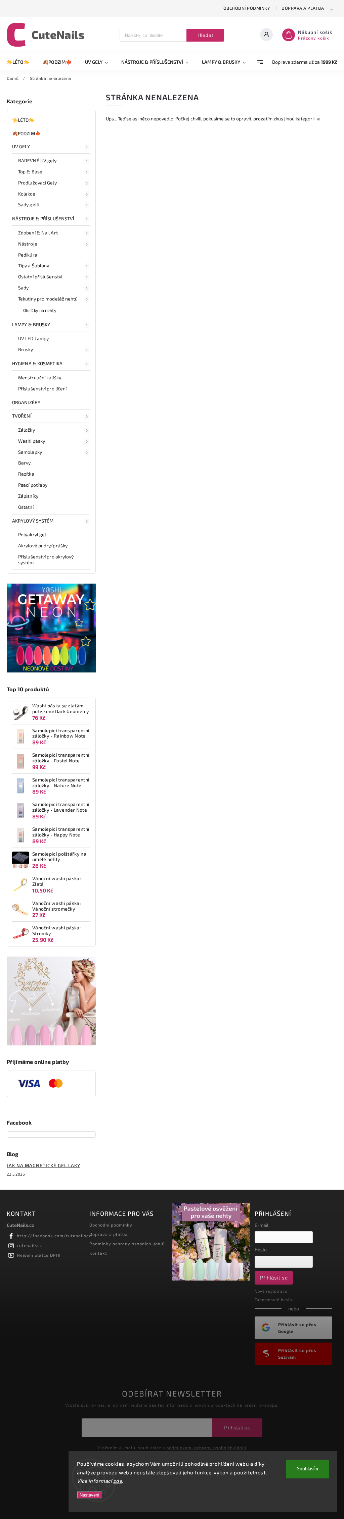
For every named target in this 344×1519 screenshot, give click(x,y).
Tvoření (22, 416)
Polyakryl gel (32, 534)
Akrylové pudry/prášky (43, 545)
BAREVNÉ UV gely (37, 160)
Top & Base (30, 171)
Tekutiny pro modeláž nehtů (48, 299)
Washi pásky (31, 441)
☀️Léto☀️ (23, 120)
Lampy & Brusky (31, 324)
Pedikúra (27, 255)
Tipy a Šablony (33, 265)
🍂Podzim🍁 (26, 133)
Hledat (205, 35)
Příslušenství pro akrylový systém (46, 559)
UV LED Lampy (33, 338)
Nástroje (27, 244)
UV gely (21, 146)
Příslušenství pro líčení (42, 388)
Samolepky (30, 452)
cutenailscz (29, 1245)
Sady (23, 287)
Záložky (26, 430)
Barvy (24, 463)
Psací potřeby (32, 485)
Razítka (26, 474)
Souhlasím (307, 1468)
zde (117, 1481)
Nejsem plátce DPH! (39, 1255)
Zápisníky (28, 496)
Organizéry (26, 402)
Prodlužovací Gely (37, 182)
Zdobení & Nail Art (38, 232)
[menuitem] (21, 62)
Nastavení (89, 1495)
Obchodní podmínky (246, 8)
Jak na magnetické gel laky (43, 1165)
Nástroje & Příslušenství (43, 218)
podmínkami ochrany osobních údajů (206, 1447)
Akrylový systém (33, 521)
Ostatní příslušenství (40, 276)
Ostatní (26, 507)
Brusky (25, 349)
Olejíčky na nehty (39, 310)
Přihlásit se (274, 1278)
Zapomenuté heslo (273, 1299)
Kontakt (98, 1253)
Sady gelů (28, 204)
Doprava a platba (303, 8)
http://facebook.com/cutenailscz (54, 1235)
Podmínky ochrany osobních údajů (127, 1243)
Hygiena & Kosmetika (37, 363)
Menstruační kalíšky (39, 377)
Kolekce (26, 194)
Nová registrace (271, 1291)
